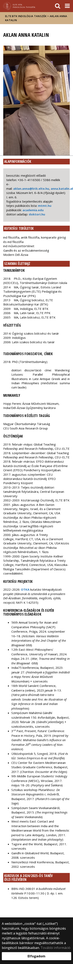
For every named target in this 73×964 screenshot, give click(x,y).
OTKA (25, 589)
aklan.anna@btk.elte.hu (31, 188)
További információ (55, 948)
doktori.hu (37, 214)
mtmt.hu (44, 206)
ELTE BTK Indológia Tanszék (26, 16)
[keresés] (57, 6)
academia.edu (33, 210)
